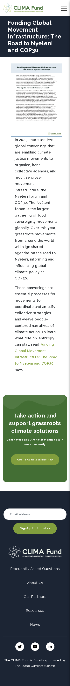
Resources (35, 610)
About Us (35, 583)
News (35, 625)
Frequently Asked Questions (35, 569)
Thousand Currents (29, 666)
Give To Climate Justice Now (35, 459)
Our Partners (35, 597)
